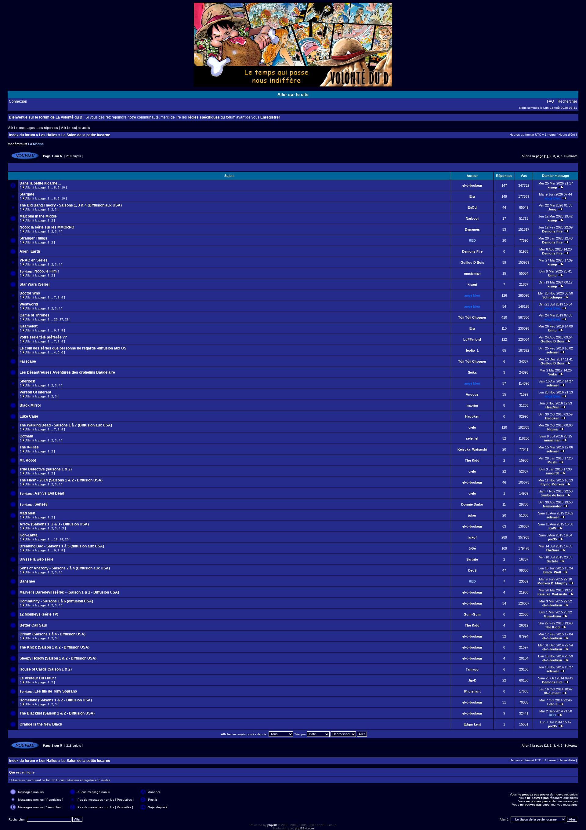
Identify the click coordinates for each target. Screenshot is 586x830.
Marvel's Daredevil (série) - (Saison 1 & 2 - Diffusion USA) (69, 592)
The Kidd (472, 460)
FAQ (550, 101)
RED (472, 240)
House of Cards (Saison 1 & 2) (46, 669)
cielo (472, 427)
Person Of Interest (35, 392)
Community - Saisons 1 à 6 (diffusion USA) (56, 601)
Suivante (570, 156)
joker (472, 515)
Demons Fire (552, 231)
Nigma (552, 429)
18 (56, 539)
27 (61, 319)
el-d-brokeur (472, 185)
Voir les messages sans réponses (33, 128)
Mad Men (27, 513)
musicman (472, 273)
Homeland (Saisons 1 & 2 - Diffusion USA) (56, 700)
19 (61, 539)
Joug (552, 209)
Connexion (18, 101)
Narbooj (472, 218)
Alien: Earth (30, 251)
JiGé (472, 548)
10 (63, 187)
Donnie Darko (472, 504)
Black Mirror (30, 405)
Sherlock (27, 381)
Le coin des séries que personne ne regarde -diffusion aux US (73, 348)
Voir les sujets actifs (75, 128)
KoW (552, 528)
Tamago (472, 669)
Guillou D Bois (472, 262)
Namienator (552, 506)
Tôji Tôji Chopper (472, 317)
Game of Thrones (34, 315)
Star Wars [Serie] (34, 284)
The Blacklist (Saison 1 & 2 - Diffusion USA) (57, 713)
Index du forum (22, 135)
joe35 (552, 539)
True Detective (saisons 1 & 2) (46, 469)
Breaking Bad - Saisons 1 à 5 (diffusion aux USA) (62, 546)
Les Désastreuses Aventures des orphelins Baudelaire (67, 372)
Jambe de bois (552, 495)
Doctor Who (30, 293)
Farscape (28, 361)
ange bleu (552, 198)
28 (67, 319)
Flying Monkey (552, 484)
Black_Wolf (552, 572)
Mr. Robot (28, 460)
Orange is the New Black (41, 724)
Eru (472, 196)
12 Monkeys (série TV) (39, 614)
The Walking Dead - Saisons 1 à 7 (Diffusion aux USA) (66, 425)
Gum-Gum (472, 614)
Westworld (29, 304)
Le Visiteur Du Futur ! (38, 678)
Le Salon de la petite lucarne (85, 135)
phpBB (272, 825)
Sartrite (472, 559)
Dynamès (472, 229)
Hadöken (472, 416)
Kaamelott (29, 326)
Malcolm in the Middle (38, 216)
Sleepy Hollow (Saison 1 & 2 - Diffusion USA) (58, 658)
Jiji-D (472, 680)
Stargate (27, 194)
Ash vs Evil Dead (49, 493)
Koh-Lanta (29, 535)
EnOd (472, 207)
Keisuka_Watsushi (472, 449)
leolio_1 (472, 350)
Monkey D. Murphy (552, 583)
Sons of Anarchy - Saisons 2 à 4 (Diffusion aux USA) (65, 568)
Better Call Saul (33, 625)
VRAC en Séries (34, 260)
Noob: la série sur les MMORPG (47, 227)
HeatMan (552, 407)
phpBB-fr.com (304, 828)
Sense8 (41, 504)
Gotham (26, 436)
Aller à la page (532, 156)
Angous (472, 394)
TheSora (552, 550)
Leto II (552, 704)
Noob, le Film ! (46, 271)
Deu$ (472, 570)
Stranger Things (33, 238)
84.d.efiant (472, 691)
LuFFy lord (472, 339)
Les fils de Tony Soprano (55, 691)
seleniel (552, 352)
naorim (472, 405)
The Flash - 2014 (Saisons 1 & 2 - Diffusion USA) (61, 480)
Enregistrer (270, 117)
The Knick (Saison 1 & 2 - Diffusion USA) (54, 647)
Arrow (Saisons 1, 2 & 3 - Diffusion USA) (54, 524)
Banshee (27, 581)
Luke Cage (29, 416)
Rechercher (567, 101)
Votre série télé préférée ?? (43, 337)
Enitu (552, 275)
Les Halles (48, 135)
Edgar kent (472, 724)
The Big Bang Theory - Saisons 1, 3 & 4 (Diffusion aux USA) (71, 205)
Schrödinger (552, 297)
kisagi (552, 187)
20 (67, 539)
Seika (472, 372)
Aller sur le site (293, 94)
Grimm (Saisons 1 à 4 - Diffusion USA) (52, 634)
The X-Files (29, 447)
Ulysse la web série (36, 559)
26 (56, 319)
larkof (472, 537)
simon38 (552, 473)
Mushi (552, 462)
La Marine (36, 144)
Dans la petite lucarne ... (40, 183)
